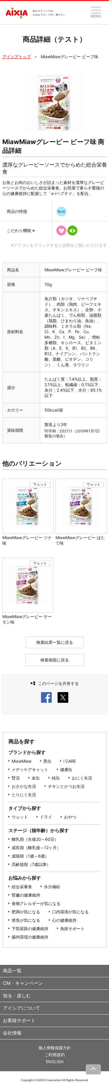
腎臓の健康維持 (26, 895)
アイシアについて (21, 1008)
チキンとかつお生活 (66, 786)
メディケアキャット (30, 769)
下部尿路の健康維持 (30, 928)
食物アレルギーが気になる (36, 903)
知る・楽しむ (17, 995)
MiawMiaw (21, 761)
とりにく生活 (24, 794)
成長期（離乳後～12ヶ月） (36, 847)
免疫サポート (72, 928)
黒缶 (47, 761)
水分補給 (52, 886)
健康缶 (66, 769)
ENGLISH (54, 1061)
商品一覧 (12, 970)
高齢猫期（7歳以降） (31, 864)
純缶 (56, 777)
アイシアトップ (16, 56)
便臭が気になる (26, 920)
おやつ (70, 816)
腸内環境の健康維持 (30, 936)
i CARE (69, 761)
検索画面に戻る (54, 659)
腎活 (16, 777)
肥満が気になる (26, 911)
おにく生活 (82, 777)
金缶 (36, 777)
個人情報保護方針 (54, 1047)
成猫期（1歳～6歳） (30, 855)
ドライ (46, 816)
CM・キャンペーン (23, 983)
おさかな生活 (24, 786)
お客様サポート (19, 1020)
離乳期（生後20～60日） (35, 839)
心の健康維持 (64, 920)
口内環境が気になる (70, 911)
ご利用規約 (54, 1054)
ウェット (20, 816)
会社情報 (12, 1033)
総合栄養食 (22, 886)
